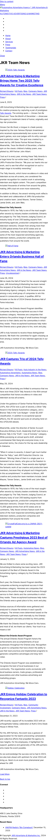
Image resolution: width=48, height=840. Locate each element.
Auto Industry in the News (34, 369)
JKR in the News (24, 94)
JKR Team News (39, 94)
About (8, 38)
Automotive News (29, 372)
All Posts (18, 91)
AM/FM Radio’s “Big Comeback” (19, 827)
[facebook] (6, 18)
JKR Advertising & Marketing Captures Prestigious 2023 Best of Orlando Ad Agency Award (23, 537)
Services (9, 41)
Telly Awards (5, 113)
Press (7, 44)
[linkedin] (6, 27)
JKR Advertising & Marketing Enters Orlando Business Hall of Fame (22, 256)
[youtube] (6, 30)
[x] (6, 21)
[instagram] (6, 24)
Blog (25, 91)
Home (7, 35)
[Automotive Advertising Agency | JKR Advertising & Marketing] (24, 10)
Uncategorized (12, 273)
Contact (8, 51)
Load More (4, 774)
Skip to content (6, 1)
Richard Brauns (6, 91)
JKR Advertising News (25, 551)
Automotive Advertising (10, 372)
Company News (35, 91)
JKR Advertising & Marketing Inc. (25, 835)
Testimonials (10, 47)
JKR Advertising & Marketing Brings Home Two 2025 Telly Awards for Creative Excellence (21, 80)
